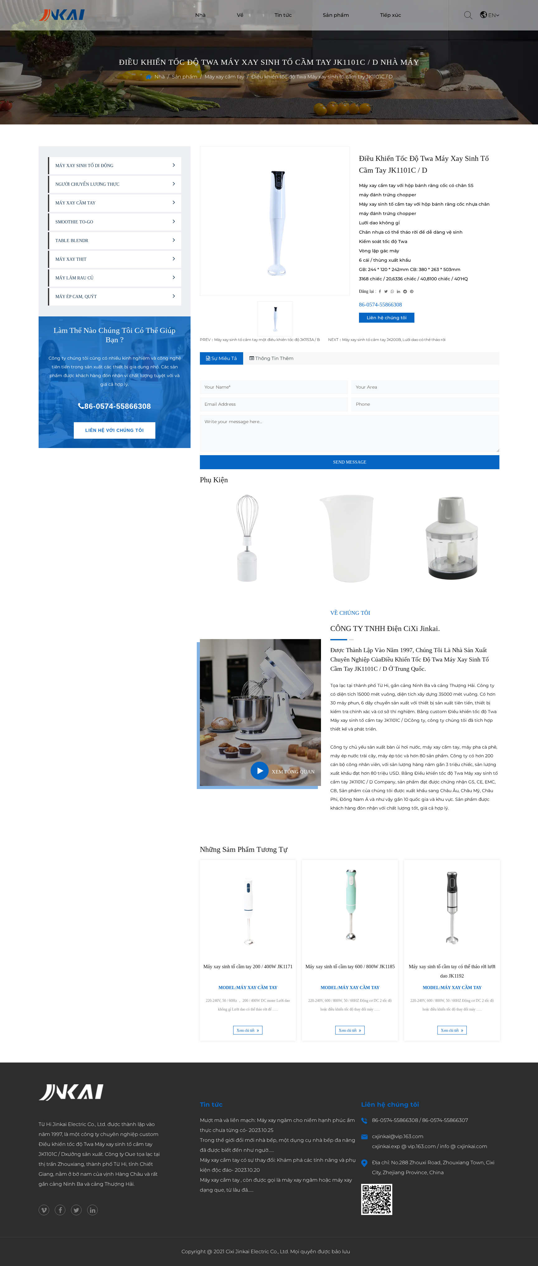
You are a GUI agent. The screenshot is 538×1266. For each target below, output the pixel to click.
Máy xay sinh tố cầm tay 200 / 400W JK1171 (248, 966)
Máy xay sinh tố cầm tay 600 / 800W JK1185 (350, 966)
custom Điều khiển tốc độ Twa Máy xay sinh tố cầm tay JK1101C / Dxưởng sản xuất (98, 1144)
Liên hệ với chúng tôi (114, 430)
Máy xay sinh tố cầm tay (330, 28)
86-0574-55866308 (117, 406)
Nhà (200, 15)
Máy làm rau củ (74, 278)
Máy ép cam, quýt (76, 296)
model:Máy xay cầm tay (248, 987)
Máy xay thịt (71, 259)
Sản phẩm (336, 15)
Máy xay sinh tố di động (84, 165)
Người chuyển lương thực (333, 27)
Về (240, 15)
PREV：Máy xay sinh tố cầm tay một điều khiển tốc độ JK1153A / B (260, 339)
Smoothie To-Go (74, 222)
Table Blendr (71, 240)
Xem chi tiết (246, 1030)
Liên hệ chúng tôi (387, 317)
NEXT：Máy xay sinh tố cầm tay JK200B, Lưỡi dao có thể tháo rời (387, 339)
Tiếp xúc (390, 15)
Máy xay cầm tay (224, 77)
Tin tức (283, 15)
